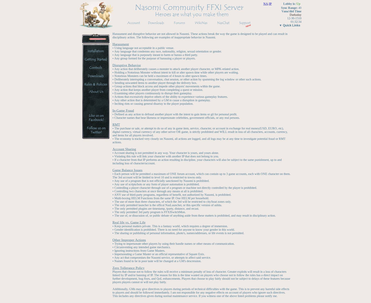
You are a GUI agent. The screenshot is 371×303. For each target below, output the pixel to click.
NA (265, 3)
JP (270, 3)
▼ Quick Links (289, 25)
